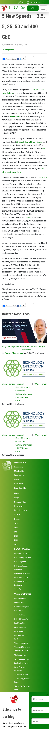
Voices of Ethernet (22, 593)
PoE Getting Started (22, 557)
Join (32, 8)
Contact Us (19, 483)
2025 (16, 528)
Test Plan (18, 589)
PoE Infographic (20, 562)
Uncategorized (8, 50)
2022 (16, 540)
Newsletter (19, 506)
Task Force (42, 177)
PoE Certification (22, 549)
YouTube (23, 7)
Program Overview (22, 553)
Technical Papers (21, 674)
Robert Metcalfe (21, 619)
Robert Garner (20, 598)
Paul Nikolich (19, 623)
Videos (17, 514)
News (16, 493)
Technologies (20, 655)
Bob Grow (18, 610)
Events (17, 519)
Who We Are (20, 462)
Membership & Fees (22, 573)
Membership (20, 488)
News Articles (20, 502)
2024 (16, 532)
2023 (16, 536)
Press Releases (20, 510)
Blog (23, 2)
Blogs (16, 498)
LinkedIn (2, 7)
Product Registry (21, 577)
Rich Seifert (19, 631)
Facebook (9, 7)
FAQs (16, 479)
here (44, 148)
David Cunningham (22, 606)
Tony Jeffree (19, 615)
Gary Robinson (20, 627)
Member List (19, 471)
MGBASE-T (15, 116)
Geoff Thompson (21, 643)
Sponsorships (19, 475)
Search (43, 2)
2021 (16, 544)
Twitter (16, 7)
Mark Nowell (41, 384)
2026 (16, 523)
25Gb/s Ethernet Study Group (29, 142)
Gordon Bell (19, 602)
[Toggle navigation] (43, 8)
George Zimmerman (14, 353)
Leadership (18, 467)
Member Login (35, 2)
